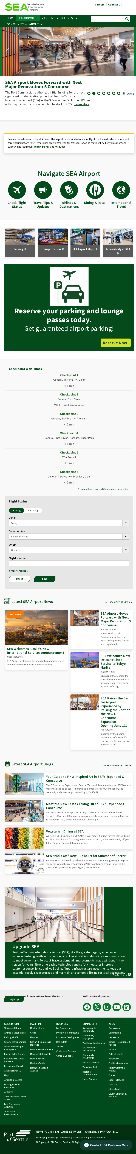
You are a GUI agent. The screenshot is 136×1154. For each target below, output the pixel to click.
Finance (112, 1049)
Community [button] (15, 24)
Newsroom (44, 1132)
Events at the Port (91, 1062)
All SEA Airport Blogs (115, 765)
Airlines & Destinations (15, 1032)
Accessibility (80, 1137)
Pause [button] (130, 93)
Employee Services (68, 1132)
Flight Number (18, 558)
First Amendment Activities (12, 1105)
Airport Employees (13, 1079)
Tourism (60, 1046)
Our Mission (114, 1028)
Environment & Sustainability (90, 1049)
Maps (6, 1075)
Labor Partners (90, 1079)
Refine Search (17, 571)
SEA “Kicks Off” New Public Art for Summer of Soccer (86, 855)
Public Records (116, 1054)
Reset (19, 579)
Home (11, 18)
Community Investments (88, 1056)
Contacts (113, 1084)
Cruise (33, 1032)
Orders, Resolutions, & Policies (119, 1043)
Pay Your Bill (109, 1132)
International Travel (13, 1066)
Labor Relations (116, 1079)
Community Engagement (89, 1037)
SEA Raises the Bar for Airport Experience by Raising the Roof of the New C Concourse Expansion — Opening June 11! (115, 712)
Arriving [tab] (17, 510)
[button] (7, 51)
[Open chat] (106, 1145)
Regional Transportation (90, 1073)
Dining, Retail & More (14, 1054)
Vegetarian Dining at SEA (65, 831)
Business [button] (67, 18)
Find (44, 579)
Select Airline (17, 531)
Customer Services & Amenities (14, 1060)
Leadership (114, 1037)
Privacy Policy (97, 1137)
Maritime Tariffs (37, 1063)
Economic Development (68, 1037)
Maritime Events (37, 1058)
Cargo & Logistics (64, 1055)
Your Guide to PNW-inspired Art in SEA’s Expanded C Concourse (85, 778)
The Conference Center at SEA (15, 1098)
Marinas (34, 1037)
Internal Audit (115, 1089)
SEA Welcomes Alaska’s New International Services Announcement (35, 650)
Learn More (68, 112)
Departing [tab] (33, 510)
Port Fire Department (119, 1063)
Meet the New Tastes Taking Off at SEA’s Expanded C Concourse (85, 806)
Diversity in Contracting (67, 1032)
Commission (115, 1032)
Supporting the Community (90, 1029)
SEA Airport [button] (27, 18)
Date (12, 517)
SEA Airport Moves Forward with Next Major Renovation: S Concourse (116, 619)
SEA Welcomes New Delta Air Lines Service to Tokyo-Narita (115, 661)
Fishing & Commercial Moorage (41, 1043)
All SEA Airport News (117, 602)
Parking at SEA (11, 1037)
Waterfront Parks (90, 1067)
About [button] (34, 24)
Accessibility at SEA (13, 1070)
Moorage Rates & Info (40, 1054)
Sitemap (40, 1137)
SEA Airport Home (12, 1028)
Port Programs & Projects (117, 1069)
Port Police (114, 1058)
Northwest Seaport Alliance (39, 1069)
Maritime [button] (48, 18)
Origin (12, 544)
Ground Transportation (15, 1041)
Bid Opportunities (64, 1028)
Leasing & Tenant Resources (12, 1086)
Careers (91, 1132)
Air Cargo (8, 1091)
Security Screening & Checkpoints (14, 1048)
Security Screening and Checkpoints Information (103, 489)
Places (112, 1075)
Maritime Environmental (41, 1049)
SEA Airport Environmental (11, 1113)
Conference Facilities (66, 1051)
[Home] (25, 7)
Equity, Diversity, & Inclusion (118, 1095)
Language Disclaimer (59, 1137)
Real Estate (61, 1041)
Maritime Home (37, 1028)
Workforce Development (94, 1043)
